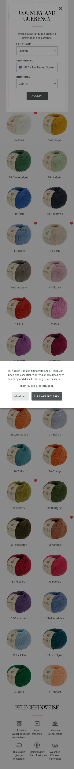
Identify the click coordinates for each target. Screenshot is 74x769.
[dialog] (37, 384)
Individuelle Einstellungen (37, 385)
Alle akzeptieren (47, 396)
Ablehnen (20, 396)
